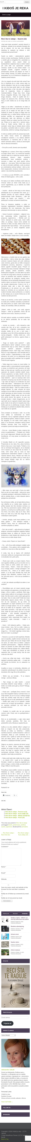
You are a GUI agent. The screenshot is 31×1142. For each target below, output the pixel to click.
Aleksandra (20, 41)
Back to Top (4, 1139)
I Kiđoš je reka (15, 8)
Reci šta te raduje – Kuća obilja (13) (16, 813)
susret (3, 827)
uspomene (9, 827)
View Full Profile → (7, 1102)
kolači (10, 825)
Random (24, 913)
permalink (25, 827)
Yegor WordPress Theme (9, 1135)
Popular (6, 913)
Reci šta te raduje (21, 823)
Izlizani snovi (15, 934)
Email (3, 873)
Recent (15, 913)
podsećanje (16, 825)
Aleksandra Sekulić (7, 1070)
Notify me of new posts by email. (11, 898)
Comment (5, 846)
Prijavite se (7, 1023)
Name (3, 867)
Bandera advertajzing (17, 926)
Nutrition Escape (6, 1096)
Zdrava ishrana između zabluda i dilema (13, 1098)
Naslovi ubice (15, 942)
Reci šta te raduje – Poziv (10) (15, 817)
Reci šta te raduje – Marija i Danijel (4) (17, 815)
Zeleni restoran (15, 950)
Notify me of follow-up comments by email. (15, 893)
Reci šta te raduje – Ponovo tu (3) (16, 811)
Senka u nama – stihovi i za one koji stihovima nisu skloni (20, 918)
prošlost (23, 825)
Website (4, 879)
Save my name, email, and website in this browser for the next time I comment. (14, 888)
